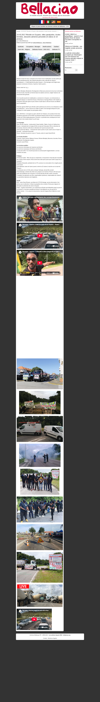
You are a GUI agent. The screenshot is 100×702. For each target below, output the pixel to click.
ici (26, 87)
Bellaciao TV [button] (56, 49)
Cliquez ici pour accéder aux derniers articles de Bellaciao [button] (50, 26)
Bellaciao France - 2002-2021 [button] (41, 49)
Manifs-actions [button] (47, 46)
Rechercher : (68, 67)
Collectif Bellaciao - (38, 42)
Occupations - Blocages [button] (33, 46)
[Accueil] (50, 8)
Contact (45, 638)
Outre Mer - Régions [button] (24, 49)
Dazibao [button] (56, 46)
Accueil (18, 31)
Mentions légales (52, 638)
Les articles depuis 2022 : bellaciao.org (59, 635)
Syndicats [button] (21, 46)
